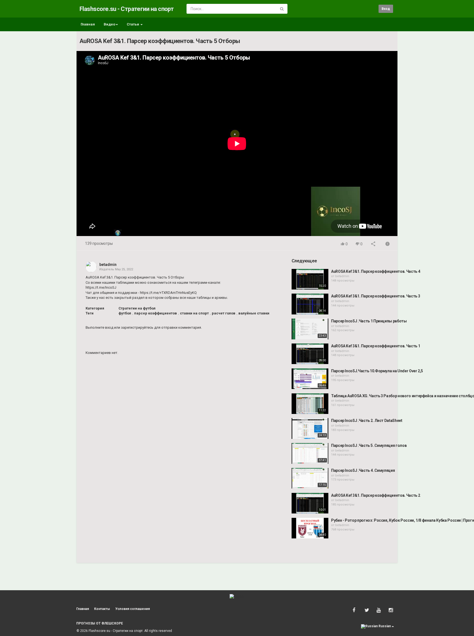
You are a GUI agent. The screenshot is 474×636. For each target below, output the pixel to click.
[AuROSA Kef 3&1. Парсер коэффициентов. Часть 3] (310, 304)
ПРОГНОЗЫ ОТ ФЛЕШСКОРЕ (99, 623)
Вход (386, 9)
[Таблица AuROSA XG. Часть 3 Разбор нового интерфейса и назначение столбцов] (310, 403)
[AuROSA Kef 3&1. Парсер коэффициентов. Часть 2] (310, 503)
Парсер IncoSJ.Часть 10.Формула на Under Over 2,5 (377, 371)
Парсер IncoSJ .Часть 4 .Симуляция (363, 470)
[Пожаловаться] (387, 244)
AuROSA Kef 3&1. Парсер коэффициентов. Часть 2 (375, 495)
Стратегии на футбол (137, 308)
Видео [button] (109, 24)
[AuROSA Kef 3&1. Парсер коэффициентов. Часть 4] (310, 279)
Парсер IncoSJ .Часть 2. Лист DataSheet (366, 420)
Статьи (133, 24)
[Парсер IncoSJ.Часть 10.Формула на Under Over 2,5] (310, 378)
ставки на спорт (194, 313)
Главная (88, 24)
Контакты (102, 609)
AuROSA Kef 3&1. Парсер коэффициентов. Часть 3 (375, 296)
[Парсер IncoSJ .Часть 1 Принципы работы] (310, 329)
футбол (125, 313)
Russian (385, 626)
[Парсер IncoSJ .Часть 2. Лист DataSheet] (310, 428)
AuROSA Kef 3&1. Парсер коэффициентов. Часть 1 (375, 346)
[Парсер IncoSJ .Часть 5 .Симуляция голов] (310, 453)
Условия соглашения (132, 609)
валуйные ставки (253, 313)
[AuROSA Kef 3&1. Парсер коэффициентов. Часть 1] (310, 353)
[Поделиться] (373, 244)
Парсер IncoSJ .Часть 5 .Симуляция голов (369, 445)
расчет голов (223, 313)
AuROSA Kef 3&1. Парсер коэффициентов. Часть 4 (375, 271)
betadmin (108, 264)
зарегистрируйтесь (137, 327)
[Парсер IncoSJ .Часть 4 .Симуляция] (310, 478)
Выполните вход (99, 327)
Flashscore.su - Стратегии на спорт (127, 8)
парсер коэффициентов (155, 313)
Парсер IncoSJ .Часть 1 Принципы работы (369, 321)
